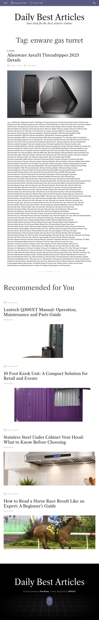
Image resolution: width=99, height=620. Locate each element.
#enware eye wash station (16, 181)
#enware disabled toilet (15, 168)
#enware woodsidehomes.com (18, 259)
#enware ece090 (64, 170)
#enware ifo (78, 194)
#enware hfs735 (49, 194)
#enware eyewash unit (33, 185)
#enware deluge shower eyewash (74, 163)
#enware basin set (80, 150)
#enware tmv (73, 244)
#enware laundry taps (15, 202)
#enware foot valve (29, 189)
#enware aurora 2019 (14, 142)
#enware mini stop (13, 207)
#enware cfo (11, 157)
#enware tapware (68, 237)
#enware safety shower (62, 218)
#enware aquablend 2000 (64, 135)
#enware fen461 (61, 185)
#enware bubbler (67, 152)
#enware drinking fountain (68, 168)
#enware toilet (12, 252)
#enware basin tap (14, 152)
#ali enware (16, 122)
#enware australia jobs (72, 144)
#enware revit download (16, 218)
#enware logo (24, 205)
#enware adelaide (72, 131)
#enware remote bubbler (82, 215)
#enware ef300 (59, 172)
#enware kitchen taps (27, 198)
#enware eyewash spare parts (36, 183)
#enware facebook (48, 185)
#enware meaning (46, 205)
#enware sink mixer (70, 231)
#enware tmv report (80, 248)
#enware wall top (38, 257)
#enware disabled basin (36, 165)
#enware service (13, 231)
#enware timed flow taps (64, 241)
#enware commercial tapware (18, 161)
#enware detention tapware (17, 165)
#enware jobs (51, 196)
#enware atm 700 (40, 139)
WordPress (44, 591)
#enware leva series (31, 202)
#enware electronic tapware (17, 174)
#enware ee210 (35, 172)
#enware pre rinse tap (71, 213)
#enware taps (27, 237)
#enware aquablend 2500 (38, 137)
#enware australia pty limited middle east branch (52, 148)
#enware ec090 (27, 170)
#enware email (33, 174)
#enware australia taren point (43, 150)
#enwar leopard (63, 129)
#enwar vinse (82, 129)
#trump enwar (51, 263)
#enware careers (67, 155)
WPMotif (71, 591)
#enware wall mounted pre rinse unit (73, 254)
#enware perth (72, 209)
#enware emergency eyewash (66, 174)
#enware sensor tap (77, 226)
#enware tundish (36, 252)
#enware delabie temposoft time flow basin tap (24, 163)
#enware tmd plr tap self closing (56, 244)
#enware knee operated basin (46, 198)
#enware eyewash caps (65, 181)
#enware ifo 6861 (13, 196)
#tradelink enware (39, 263)
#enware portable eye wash (34, 211)
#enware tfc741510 (68, 239)
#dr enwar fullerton (84, 124)
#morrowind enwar (54, 261)
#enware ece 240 (40, 170)
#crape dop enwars (51, 122)
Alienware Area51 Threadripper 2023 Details (43, 58)
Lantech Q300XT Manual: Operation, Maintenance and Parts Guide (40, 312)
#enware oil (59, 207)
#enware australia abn (78, 142)
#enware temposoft (54, 239)
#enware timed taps (36, 244)
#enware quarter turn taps (62, 215)
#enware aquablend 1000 (53, 133)
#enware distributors (32, 168)
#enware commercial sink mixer (72, 159)
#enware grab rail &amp (74, 191)
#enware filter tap (74, 185)
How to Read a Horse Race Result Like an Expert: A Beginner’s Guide (44, 504)
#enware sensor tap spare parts (60, 228)
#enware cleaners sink (40, 157)
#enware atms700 (52, 139)
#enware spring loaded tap (17, 235)
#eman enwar (12, 126)
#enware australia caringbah (17, 144)
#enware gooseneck (57, 191)
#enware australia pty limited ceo (78, 146)
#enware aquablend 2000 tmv (17, 137)
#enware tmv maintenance (16, 248)
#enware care (41, 155)
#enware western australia (79, 257)
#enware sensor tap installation (18, 228)
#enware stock (33, 235)
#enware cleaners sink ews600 (59, 157)
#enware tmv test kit (27, 250)
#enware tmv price (65, 248)
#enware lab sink (28, 200)
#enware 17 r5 (30, 131)
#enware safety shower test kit (18, 226)
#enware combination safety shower (20, 159)
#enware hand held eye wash (31, 194)
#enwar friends (28, 129)
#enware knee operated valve (68, 198)
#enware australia (63, 142)
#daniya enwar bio (13, 124)
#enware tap (69, 235)
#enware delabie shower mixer (79, 161)
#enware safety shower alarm (17, 220)
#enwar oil (73, 129)
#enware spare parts (47, 233)
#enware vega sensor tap (63, 252)
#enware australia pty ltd (78, 148)
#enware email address (47, 174)
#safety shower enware (83, 261)
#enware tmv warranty (60, 250)
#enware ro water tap (45, 218)
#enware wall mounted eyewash (47, 254)
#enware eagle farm (14, 170)
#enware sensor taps (79, 228)
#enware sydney (58, 235)
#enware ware (50, 257)
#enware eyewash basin (48, 181)
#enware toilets (23, 252)
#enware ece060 (52, 170)
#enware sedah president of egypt (42, 226)
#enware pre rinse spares (53, 213)
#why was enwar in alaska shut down (20, 265)
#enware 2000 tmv (58, 131)
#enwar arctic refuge (53, 126)
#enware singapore (55, 231)
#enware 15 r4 (19, 131)
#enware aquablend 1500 (71, 133)
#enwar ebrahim (78, 126)
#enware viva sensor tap (81, 252)
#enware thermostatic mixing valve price (21, 241)
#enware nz (50, 207)
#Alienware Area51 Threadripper (32, 122)
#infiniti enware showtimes (16, 261)
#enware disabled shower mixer (75, 165)
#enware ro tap (31, 218)
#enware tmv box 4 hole (70, 246)
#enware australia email (55, 144)
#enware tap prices (14, 237)
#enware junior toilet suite (81, 196)
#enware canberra (28, 155)
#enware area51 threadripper (76, 137)
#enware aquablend (36, 133)
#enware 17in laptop (43, 131)
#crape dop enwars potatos (68, 122)
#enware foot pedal (14, 189)
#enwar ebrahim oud (14, 129)
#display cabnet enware (29, 124)
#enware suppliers (45, 235)
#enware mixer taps (28, 207)
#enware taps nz (55, 237)
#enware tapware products (16, 239)
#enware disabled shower (54, 165)
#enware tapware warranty (36, 239)
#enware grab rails (14, 194)
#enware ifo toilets (26, 196)
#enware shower (25, 231)
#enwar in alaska (51, 129)
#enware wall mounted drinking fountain (21, 254)
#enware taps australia (40, 237)
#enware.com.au (36, 259)
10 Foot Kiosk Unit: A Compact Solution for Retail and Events (46, 376)
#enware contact (35, 161)
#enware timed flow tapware (17, 244)
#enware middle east (75, 205)
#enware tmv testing (43, 250)
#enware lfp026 (13, 205)
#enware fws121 (75, 189)
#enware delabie (62, 161)
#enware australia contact (37, 144)
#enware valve (48, 252)
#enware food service (29, 187)
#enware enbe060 (43, 176)
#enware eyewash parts (82, 181)
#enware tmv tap (13, 250)
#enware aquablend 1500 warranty (42, 135)
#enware (10, 131)
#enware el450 (70, 172)
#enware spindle (61, 233)
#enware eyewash (32, 181)
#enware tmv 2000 (41, 246)
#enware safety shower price (38, 224)
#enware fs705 (63, 189)
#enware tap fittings (82, 235)
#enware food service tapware (49, 187)
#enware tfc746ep (82, 239)
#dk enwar (42, 124)
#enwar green (39, 129)
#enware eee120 (47, 172)
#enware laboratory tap (73, 200)
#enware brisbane (54, 152)
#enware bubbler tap (81, 152)
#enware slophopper (14, 233)
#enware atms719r (82, 139)
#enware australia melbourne (17, 146)
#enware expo (70, 176)
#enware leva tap (45, 202)
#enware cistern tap (24, 157)
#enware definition (48, 161)
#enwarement (48, 259)
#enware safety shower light (41, 222)
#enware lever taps (59, 202)
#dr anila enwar (71, 124)
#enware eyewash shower (16, 183)
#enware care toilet (54, 155)
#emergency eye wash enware (28, 126)
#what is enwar (62, 263)
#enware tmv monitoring (49, 248)
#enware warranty (62, 257)
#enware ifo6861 (39, 196)
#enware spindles (74, 233)
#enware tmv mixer (33, 248)
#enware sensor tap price (39, 228)
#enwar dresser (66, 126)
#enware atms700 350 (67, 139)
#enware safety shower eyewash (18, 222)
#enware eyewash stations (75, 183)
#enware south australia (31, 233)
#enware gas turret (43, 191)
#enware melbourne (61, 205)
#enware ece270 (77, 170)
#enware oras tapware (35, 209)
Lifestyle (11, 51)
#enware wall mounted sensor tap (19, 257)
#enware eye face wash (15, 178)
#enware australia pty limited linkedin (20, 148)
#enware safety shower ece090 (40, 220)
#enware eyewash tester (16, 185)
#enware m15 (35, 205)
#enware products (27, 215)
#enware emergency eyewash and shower (22, 176)
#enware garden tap (14, 191)
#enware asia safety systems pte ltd (20, 139)
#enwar (42, 126)
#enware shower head (40, 231)
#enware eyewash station (57, 183)
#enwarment (57, 259)
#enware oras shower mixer (17, 209)
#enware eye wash (31, 178)
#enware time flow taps (45, 241)
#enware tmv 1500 (27, 246)
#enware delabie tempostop (52, 163)
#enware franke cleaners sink (46, 189)
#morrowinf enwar (67, 261)
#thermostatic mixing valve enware (19, 263)
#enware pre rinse (37, 213)
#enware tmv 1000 (14, 246)
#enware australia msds (36, 146)
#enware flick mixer (14, 187)
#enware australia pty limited (55, 146)
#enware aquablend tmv (56, 137)
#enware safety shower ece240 (62, 220)
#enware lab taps (41, 200)
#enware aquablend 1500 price (18, 135)
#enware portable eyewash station (57, 211)
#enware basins (26, 152)
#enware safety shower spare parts (61, 224)
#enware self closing (62, 226)
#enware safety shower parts (17, 224)
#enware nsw (40, 207)
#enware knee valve (14, 200)
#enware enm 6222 (57, 176)
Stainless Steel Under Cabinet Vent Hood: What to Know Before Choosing (44, 440)
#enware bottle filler (40, 152)
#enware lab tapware (57, 200)
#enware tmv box (55, 246)
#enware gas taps (29, 191)
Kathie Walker (31, 65)
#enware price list (13, 215)
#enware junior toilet (64, 196)
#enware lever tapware (75, 202)
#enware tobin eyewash (76, 250)
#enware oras (69, 207)
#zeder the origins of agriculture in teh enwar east (52, 265)
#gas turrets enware (82, 259)
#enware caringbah (81, 155)
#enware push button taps (43, 215)
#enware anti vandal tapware (17, 133)
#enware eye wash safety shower (68, 178)
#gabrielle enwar (69, 259)
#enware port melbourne (15, 211)
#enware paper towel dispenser (55, 209)
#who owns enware (76, 263)
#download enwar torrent (56, 124)
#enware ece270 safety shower (18, 172)
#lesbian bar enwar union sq (37, 261)
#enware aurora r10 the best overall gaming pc (39, 142)
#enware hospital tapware (64, 194)
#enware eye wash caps (47, 178)
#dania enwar (83, 122)
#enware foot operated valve (71, 187)
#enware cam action (14, 155)
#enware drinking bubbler (49, 168)
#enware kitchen (13, 198)
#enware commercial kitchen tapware (47, 159)
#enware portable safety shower (18, 213)
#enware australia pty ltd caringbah (20, 150)
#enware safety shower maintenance (65, 222)
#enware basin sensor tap (63, 150)
